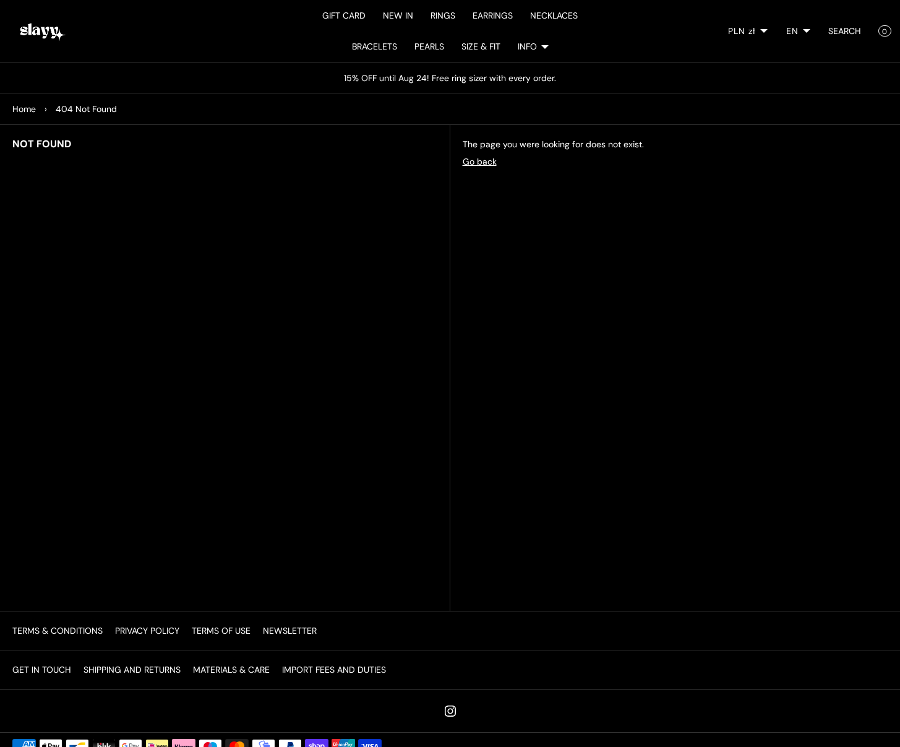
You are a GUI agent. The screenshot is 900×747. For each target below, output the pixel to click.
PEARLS (429, 46)
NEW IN (398, 15)
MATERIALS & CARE (231, 669)
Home (24, 108)
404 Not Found (86, 108)
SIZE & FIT (480, 46)
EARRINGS (493, 15)
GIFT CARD (344, 15)
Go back (480, 161)
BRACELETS (374, 46)
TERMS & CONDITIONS (57, 630)
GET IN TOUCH (41, 669)
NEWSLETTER (290, 630)
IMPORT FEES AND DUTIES (334, 669)
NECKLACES (554, 15)
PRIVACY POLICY (147, 630)
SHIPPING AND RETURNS (132, 669)
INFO (527, 46)
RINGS (443, 15)
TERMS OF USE (221, 630)
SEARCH (844, 31)
